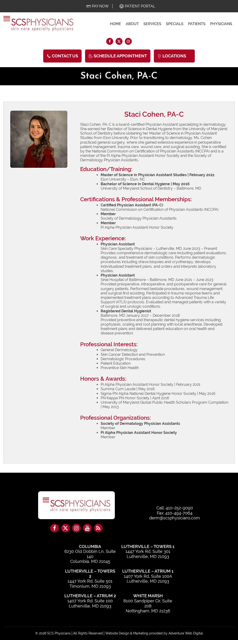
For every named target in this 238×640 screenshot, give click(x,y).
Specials (174, 24)
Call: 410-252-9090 (174, 507)
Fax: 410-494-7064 (174, 513)
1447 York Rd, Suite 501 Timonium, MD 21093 (90, 584)
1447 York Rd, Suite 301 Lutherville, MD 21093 (148, 554)
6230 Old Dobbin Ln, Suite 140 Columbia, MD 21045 (90, 556)
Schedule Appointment (120, 55)
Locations (174, 55)
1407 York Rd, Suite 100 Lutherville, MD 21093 (90, 603)
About (132, 24)
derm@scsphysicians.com (174, 517)
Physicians (221, 24)
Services (152, 24)
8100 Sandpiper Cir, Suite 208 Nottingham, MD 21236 (147, 605)
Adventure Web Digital (186, 633)
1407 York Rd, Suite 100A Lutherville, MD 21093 (148, 579)
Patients (196, 24)
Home (115, 24)
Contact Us (64, 55)
